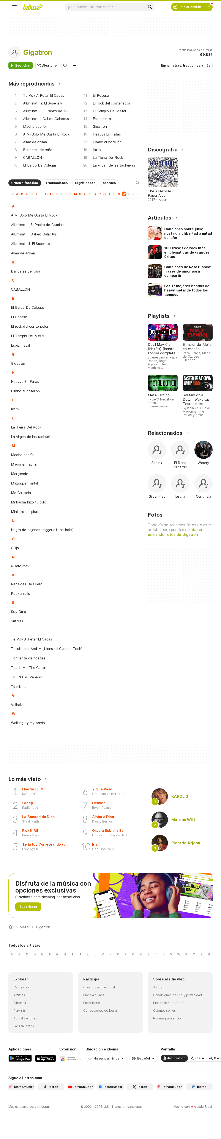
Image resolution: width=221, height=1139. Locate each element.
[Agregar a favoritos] (65, 65)
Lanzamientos (24, 1026)
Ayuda (158, 987)
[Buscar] (149, 7)
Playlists (20, 1010)
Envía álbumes (93, 995)
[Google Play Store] (20, 1058)
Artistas (19, 995)
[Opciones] (74, 65)
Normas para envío (167, 1018)
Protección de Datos (168, 1003)
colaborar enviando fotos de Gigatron (175, 532)
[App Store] (45, 1058)
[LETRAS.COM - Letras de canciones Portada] (33, 7)
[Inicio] (10, 927)
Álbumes (20, 1003)
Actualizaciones (25, 1018)
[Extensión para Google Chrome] (70, 1058)
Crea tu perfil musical (99, 987)
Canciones (21, 987)
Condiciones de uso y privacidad (177, 995)
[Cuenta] (208, 7)
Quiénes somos (164, 1010)
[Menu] (14, 7)
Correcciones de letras (100, 1010)
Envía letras (92, 1003)
